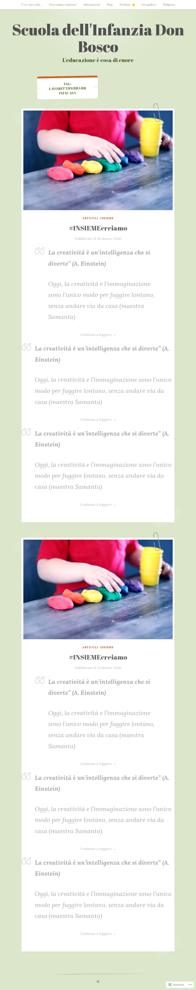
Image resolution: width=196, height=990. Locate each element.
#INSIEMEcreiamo (98, 227)
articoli (90, 218)
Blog (110, 4)
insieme (107, 218)
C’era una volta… (31, 4)
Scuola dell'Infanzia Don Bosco (98, 38)
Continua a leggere (75, 334)
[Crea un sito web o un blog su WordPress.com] (98, 981)
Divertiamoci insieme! (63, 4)
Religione (169, 4)
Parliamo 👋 (127, 4)
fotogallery (149, 4)
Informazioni (91, 4)
